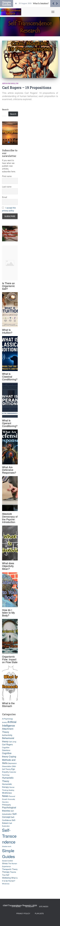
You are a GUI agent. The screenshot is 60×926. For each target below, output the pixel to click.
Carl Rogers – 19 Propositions (26, 87)
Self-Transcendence (9, 836)
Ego (13, 768)
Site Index (43, 906)
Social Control (7, 860)
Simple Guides (8, 853)
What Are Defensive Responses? (9, 469)
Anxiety (4, 722)
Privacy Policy (23, 913)
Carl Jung (12, 741)
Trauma (13, 872)
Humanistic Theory (8, 779)
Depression (12, 763)
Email (4, 197)
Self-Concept (9, 815)
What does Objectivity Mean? (8, 565)
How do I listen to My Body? (8, 612)
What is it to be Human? (10, 879)
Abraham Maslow (10, 83)
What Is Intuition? (7, 331)
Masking (11, 790)
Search (5, 109)
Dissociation (6, 766)
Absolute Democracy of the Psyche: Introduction (10, 518)
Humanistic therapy (7, 785)
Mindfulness (7, 792)
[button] (10, 133)
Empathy (5, 772)
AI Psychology (7, 719)
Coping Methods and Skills (9, 760)
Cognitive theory (6, 755)
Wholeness (5, 884)
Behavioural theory (8, 739)
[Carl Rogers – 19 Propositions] (30, 59)
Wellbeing (6, 877)
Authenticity (7, 735)
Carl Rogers (7, 744)
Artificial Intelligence (9, 723)
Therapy (5, 871)
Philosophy (6, 804)
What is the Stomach (8, 704)
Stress (5, 863)
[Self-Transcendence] (11, 11)
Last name (6, 186)
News (5, 796)
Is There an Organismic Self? (8, 285)
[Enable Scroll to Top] (54, 920)
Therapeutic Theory (9, 869)
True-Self (5, 875)
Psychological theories (9, 809)
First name (7, 176)
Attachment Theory (7, 730)
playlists (39, 913)
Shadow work (6, 846)
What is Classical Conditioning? (9, 376)
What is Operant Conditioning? (9, 423)
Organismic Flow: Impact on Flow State (9, 659)
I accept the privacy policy (9, 209)
